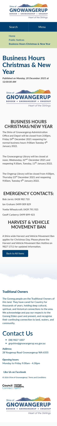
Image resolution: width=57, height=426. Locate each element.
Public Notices (16, 40)
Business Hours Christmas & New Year (29, 44)
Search (13, 27)
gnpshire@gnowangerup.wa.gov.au (27, 343)
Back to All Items (15, 253)
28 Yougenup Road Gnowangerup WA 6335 (25, 352)
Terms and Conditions (37, 377)
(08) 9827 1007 (17, 340)
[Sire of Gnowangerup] (28, 11)
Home (12, 36)
